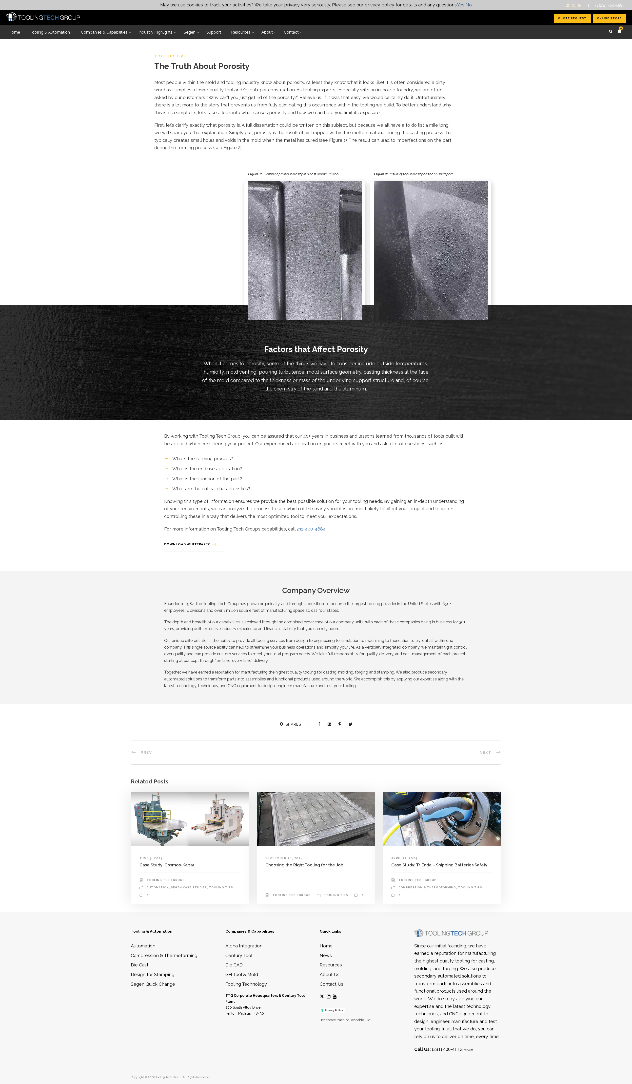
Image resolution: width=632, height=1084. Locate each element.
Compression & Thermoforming (427, 887)
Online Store (609, 18)
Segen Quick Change (153, 984)
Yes (460, 4)
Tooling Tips (221, 887)
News (326, 955)
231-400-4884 (311, 529)
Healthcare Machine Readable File (345, 1020)
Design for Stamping (152, 974)
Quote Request (572, 18)
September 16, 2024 (284, 858)
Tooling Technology (246, 984)
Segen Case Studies (189, 887)
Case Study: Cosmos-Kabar (167, 864)
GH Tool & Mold (241, 974)
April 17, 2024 (404, 858)
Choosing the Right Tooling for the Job (304, 864)
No (469, 4)
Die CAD (234, 964)
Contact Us (331, 984)
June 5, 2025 (151, 858)
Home (326, 945)
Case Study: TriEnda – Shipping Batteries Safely (439, 864)
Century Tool (238, 955)
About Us (329, 974)
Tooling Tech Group (166, 880)
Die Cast (139, 964)
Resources (331, 964)
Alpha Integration (243, 945)
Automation (158, 887)
